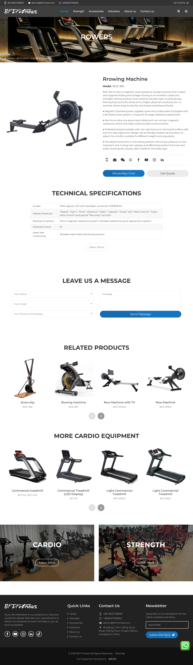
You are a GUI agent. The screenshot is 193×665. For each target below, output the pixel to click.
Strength (78, 11)
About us (130, 11)
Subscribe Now (160, 635)
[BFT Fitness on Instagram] (23, 634)
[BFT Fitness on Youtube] (15, 634)
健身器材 (112, 659)
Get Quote (167, 173)
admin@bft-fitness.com (43, 3)
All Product (22, 58)
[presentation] (92, 416)
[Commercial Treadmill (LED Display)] (73, 466)
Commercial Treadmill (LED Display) (73, 492)
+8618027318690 (70, 3)
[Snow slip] (27, 378)
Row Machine (165, 402)
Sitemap (120, 653)
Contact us (147, 11)
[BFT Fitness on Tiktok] (39, 634)
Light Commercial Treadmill (119, 492)
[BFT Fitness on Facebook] (7, 634)
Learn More (47, 562)
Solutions (114, 11)
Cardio (64, 11)
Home (10, 58)
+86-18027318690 (15, 3)
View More (96, 247)
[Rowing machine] (73, 378)
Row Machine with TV (119, 402)
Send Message (140, 314)
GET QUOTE (179, 3)
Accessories (96, 11)
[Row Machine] (165, 378)
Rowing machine (73, 402)
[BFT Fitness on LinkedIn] (31, 634)
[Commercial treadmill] (27, 466)
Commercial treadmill (27, 490)
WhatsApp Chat (123, 173)
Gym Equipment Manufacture (91, 659)
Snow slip (27, 402)
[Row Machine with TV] (119, 378)
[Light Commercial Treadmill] (119, 466)
